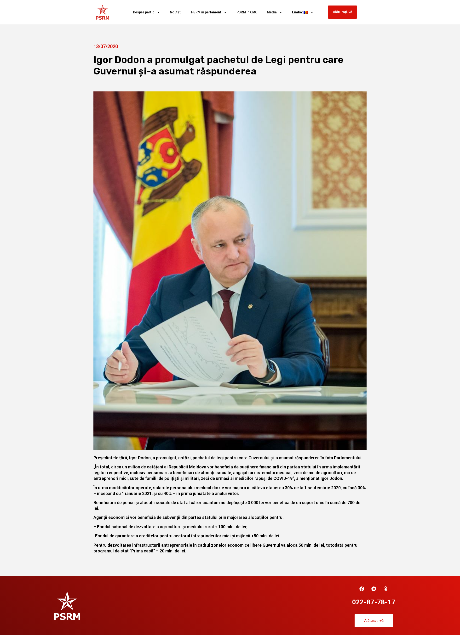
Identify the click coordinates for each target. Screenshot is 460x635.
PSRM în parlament (206, 12)
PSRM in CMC (246, 12)
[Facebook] (362, 589)
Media (272, 12)
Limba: (298, 12)
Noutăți (176, 12)
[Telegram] (374, 589)
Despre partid (144, 12)
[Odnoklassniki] (386, 589)
